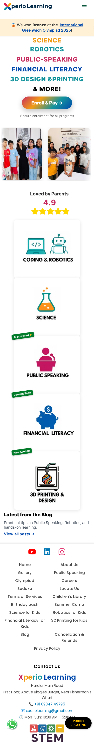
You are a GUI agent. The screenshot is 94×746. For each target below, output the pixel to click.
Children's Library (69, 596)
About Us (69, 564)
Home (25, 564)
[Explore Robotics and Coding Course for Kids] (47, 246)
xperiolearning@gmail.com (50, 710)
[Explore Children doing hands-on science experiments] (47, 304)
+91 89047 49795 (49, 704)
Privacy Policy (47, 648)
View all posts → (19, 534)
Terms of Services (24, 596)
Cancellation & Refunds (69, 637)
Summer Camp (69, 604)
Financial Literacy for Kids (25, 623)
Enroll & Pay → (47, 103)
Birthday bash (24, 604)
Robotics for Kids (69, 612)
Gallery (25, 572)
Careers (69, 580)
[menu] (84, 7)
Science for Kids (24, 612)
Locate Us (69, 588)
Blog (24, 634)
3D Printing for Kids (69, 620)
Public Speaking (69, 572)
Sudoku (24, 588)
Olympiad (24, 580)
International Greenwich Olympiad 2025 (52, 27)
